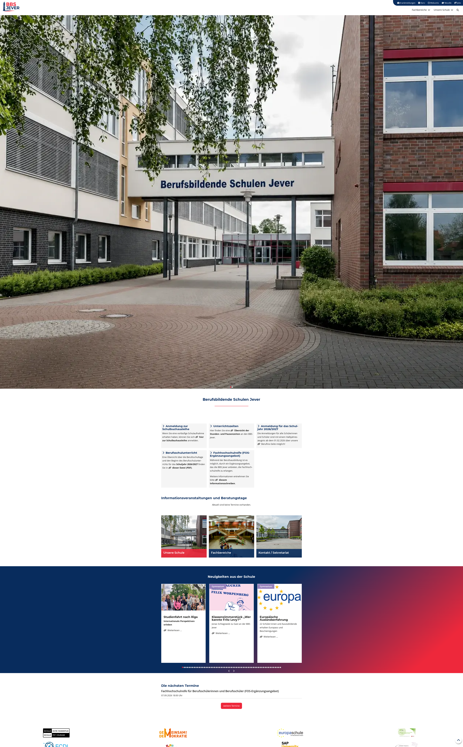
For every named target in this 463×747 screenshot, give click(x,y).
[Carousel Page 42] (251, 667)
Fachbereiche (419, 9)
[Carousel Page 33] (236, 667)
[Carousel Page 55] (273, 667)
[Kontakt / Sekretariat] (279, 536)
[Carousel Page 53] (270, 667)
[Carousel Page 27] (226, 667)
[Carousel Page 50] (265, 667)
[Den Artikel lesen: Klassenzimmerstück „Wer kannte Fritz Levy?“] (232, 597)
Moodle (447, 3)
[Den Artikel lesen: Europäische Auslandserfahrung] (280, 597)
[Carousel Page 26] (224, 667)
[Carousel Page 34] (238, 667)
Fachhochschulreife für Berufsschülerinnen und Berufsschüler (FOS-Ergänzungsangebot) (220, 691)
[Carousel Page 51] (267, 667)
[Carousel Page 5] (189, 667)
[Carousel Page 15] (206, 667)
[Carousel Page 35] (240, 667)
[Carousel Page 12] (201, 667)
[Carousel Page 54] (272, 667)
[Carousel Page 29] (229, 667)
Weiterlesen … (173, 630)
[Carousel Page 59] (280, 667)
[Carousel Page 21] (216, 667)
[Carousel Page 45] (256, 667)
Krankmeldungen (407, 3)
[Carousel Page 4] (187, 667)
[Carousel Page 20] (214, 667)
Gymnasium (218, 586)
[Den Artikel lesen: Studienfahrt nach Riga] (183, 597)
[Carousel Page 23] (219, 667)
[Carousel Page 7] (192, 667)
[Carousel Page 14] (204, 667)
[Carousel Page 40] (248, 667)
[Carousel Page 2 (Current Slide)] (232, 387)
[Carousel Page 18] (211, 667)
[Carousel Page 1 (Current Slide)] (182, 667)
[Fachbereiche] (231, 536)
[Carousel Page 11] (199, 667)
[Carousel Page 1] (230, 387)
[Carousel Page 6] (191, 667)
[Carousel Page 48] (261, 667)
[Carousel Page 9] (196, 667)
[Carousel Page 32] (234, 667)
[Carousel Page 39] (246, 667)
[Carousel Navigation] (231, 671)
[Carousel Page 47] (260, 667)
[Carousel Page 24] (221, 667)
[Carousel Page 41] (250, 667)
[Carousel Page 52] (268, 667)
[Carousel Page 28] (228, 667)
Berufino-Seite (268, 443)
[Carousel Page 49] (263, 667)
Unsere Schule (442, 9)
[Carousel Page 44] (255, 667)
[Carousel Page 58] (278, 667)
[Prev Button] (229, 671)
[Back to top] (458, 740)
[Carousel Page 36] (241, 667)
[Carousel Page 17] (209, 667)
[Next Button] (234, 671)
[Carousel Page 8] (194, 667)
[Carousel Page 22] (218, 667)
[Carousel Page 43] (253, 667)
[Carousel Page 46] (258, 667)
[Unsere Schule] (184, 536)
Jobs (459, 3)
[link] (458, 10)
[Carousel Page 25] (223, 667)
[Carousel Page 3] (186, 667)
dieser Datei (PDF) (182, 467)
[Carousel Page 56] (275, 667)
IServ (422, 3)
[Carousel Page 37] (243, 667)
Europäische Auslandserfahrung (274, 618)
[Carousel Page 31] (233, 667)
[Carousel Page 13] (202, 667)
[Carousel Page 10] (197, 667)
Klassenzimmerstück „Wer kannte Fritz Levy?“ (231, 618)
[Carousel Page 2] (184, 667)
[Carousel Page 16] (207, 667)
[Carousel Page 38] (245, 667)
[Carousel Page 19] (213, 667)
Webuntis (434, 3)
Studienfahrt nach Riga (181, 617)
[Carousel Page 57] (277, 667)
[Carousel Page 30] (231, 667)
